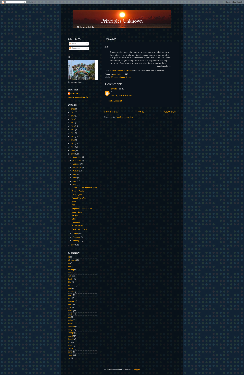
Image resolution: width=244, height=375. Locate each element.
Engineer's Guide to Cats (82, 209)
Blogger (137, 369)
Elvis (70, 289)
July (75, 174)
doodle (70, 279)
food (69, 295)
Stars (74, 219)
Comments (75, 48)
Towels (70, 349)
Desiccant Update (79, 229)
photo (70, 314)
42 (112, 77)
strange (122, 77)
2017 (73, 123)
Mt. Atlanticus (77, 226)
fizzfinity (71, 292)
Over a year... (77, 195)
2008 (73, 154)
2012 (73, 140)
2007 (73, 245)
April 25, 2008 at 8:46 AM (121, 96)
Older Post (170, 111)
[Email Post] (126, 74)
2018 (73, 119)
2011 (73, 144)
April (75, 185)
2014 (73, 133)
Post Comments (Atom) (125, 117)
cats (69, 276)
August (76, 171)
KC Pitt (75, 216)
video (70, 355)
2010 (73, 147)
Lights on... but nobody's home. (85, 188)
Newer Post (110, 111)
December (77, 157)
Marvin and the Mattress (121, 71)
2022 (73, 109)
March (75, 234)
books (70, 266)
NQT (74, 205)
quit (69, 317)
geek (116, 77)
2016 (73, 126)
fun (69, 298)
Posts (73, 44)
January (76, 241)
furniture (71, 301)
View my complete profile (78, 97)
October (76, 164)
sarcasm (71, 327)
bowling (71, 270)
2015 (73, 130)
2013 (73, 137)
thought (129, 77)
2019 (73, 116)
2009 (73, 151)
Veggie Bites (77, 212)
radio (70, 323)
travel (70, 352)
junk (69, 308)
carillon (70, 273)
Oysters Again (78, 191)
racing (70, 320)
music (70, 311)
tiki (69, 342)
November (77, 161)
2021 (73, 112)
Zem (74, 202)
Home (141, 111)
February (76, 237)
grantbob (117, 74)
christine (114, 89)
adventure (72, 260)
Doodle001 (76, 222)
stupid (70, 336)
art (69, 263)
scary (70, 330)
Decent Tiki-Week (79, 198)
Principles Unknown (122, 20)
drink (70, 282)
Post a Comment (115, 101)
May (75, 181)
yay (69, 358)
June (75, 178)
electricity (72, 286)
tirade (70, 346)
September (77, 167)
